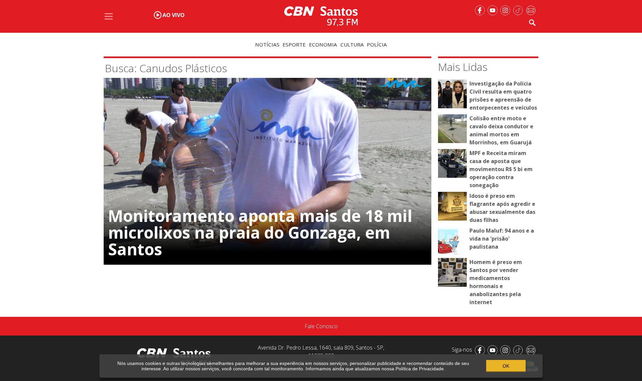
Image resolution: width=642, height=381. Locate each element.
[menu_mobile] (109, 16)
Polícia (377, 44)
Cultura (352, 44)
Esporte (294, 44)
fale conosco (321, 326)
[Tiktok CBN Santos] (519, 9)
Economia (323, 44)
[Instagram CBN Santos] (506, 9)
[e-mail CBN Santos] (532, 9)
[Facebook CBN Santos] (481, 9)
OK (506, 366)
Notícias (267, 44)
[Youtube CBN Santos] (494, 9)
